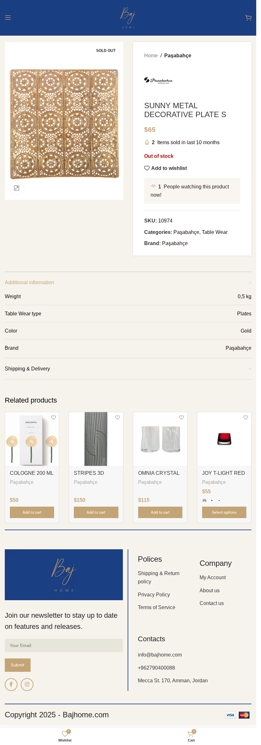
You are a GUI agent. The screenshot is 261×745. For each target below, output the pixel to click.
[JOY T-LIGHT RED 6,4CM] (224, 439)
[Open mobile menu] (8, 17)
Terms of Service (156, 607)
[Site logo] (128, 17)
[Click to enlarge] (17, 188)
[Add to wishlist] (53, 417)
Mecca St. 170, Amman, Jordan (173, 680)
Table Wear (215, 232)
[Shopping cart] (248, 17)
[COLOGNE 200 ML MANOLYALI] (32, 439)
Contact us (212, 603)
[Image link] (64, 574)
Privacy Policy (154, 594)
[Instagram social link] (27, 684)
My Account (213, 577)
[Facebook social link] (11, 684)
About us (210, 590)
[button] (32, 512)
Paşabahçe (177, 55)
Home (151, 55)
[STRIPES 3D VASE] (96, 439)
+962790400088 (156, 668)
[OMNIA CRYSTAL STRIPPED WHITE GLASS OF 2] (160, 439)
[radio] (204, 500)
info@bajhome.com (160, 654)
